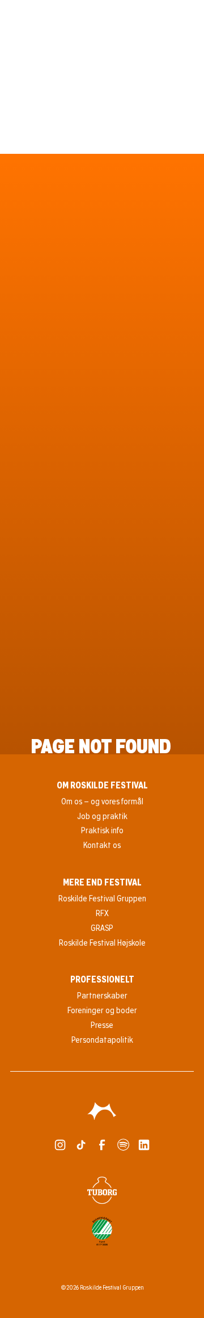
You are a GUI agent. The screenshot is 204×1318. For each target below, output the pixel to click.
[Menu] (187, 17)
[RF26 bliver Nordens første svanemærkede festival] (102, 1231)
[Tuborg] (102, 1190)
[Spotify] (123, 1145)
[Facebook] (102, 1145)
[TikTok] (81, 1145)
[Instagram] (60, 1145)
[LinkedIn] (144, 1145)
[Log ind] (166, 17)
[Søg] (145, 17)
